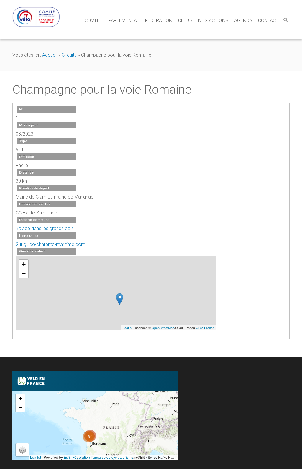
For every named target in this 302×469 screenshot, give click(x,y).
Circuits (69, 55)
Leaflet (127, 327)
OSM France (205, 327)
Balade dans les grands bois (45, 228)
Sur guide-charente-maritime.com (50, 244)
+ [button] (24, 264)
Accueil (49, 55)
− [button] (24, 273)
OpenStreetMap (163, 327)
